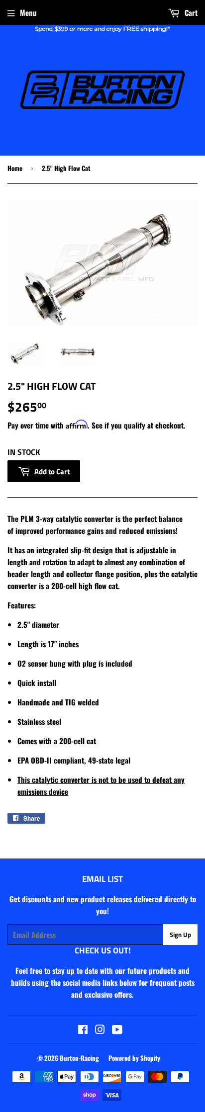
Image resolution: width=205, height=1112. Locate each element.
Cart (190, 12)
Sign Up (180, 935)
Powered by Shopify (134, 1058)
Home (14, 168)
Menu (28, 12)
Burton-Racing (79, 1058)
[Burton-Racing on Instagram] (100, 1030)
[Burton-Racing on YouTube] (117, 1030)
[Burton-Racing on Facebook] (83, 1030)
